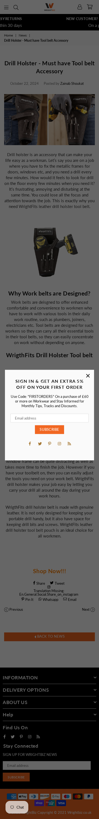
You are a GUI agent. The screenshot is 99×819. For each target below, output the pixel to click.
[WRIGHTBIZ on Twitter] (39, 443)
